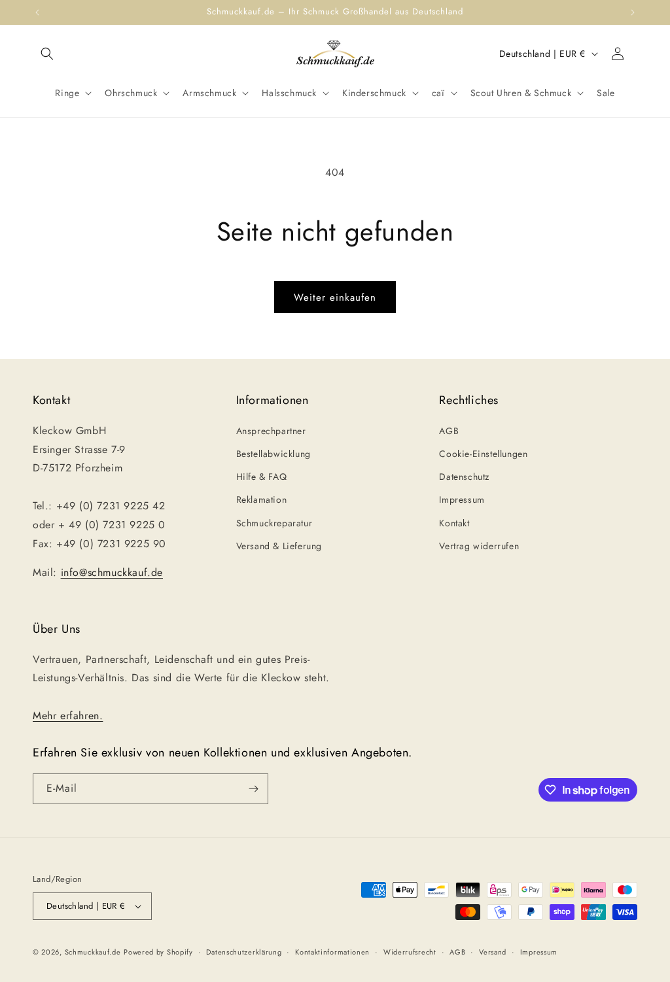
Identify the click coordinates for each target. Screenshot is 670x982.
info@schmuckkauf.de (112, 572)
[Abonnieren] (253, 788)
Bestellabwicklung (273, 453)
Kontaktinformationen (332, 952)
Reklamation (261, 499)
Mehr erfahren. (68, 715)
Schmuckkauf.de (93, 952)
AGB (449, 430)
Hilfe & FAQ (261, 476)
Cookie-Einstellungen (483, 453)
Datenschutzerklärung (243, 952)
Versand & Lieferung (279, 545)
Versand (492, 952)
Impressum (461, 499)
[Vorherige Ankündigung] (37, 12)
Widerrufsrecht (409, 952)
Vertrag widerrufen (479, 545)
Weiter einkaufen (335, 297)
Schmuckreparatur (274, 523)
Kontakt (454, 523)
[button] (47, 53)
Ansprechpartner (271, 430)
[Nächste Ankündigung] (632, 12)
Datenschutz (464, 476)
